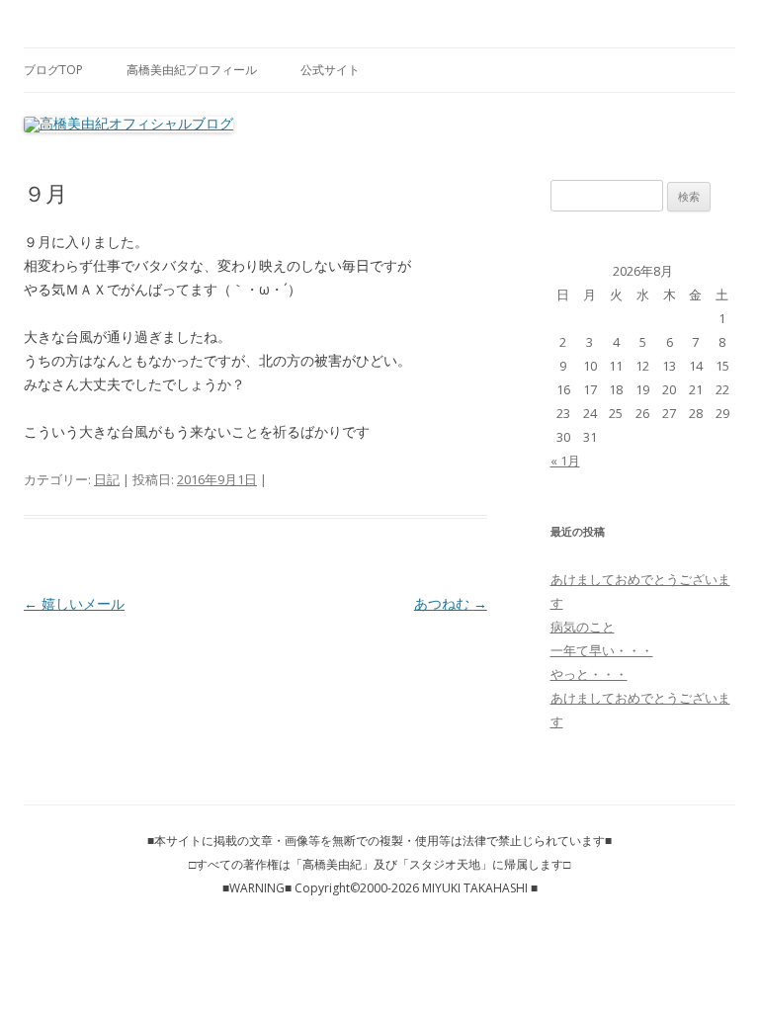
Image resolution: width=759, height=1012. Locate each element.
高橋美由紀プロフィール (191, 69)
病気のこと (582, 626)
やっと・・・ (589, 674)
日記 (107, 479)
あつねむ (450, 603)
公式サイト (330, 69)
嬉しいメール (74, 603)
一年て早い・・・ (601, 650)
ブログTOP (53, 69)
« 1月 (565, 460)
